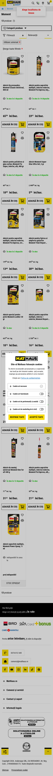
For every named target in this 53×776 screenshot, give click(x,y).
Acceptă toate (36, 417)
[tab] (26, 386)
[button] (18, 386)
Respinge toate (17, 417)
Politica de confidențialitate (30, 378)
